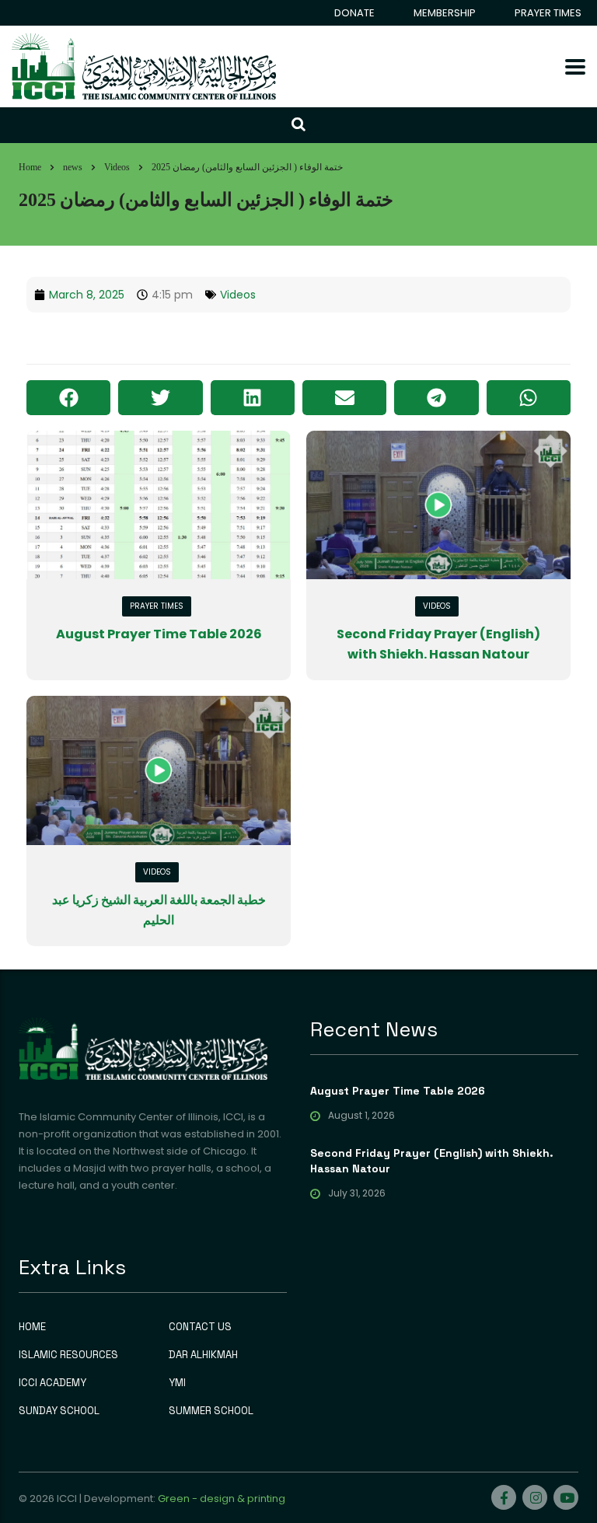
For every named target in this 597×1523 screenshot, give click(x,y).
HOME (32, 1327)
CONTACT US (200, 1327)
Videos (238, 294)
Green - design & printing (221, 1498)
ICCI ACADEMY (52, 1383)
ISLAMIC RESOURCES (68, 1355)
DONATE (354, 12)
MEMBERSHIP (445, 12)
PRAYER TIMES (548, 12)
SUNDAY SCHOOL (59, 1411)
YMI (177, 1383)
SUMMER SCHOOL (211, 1411)
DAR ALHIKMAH (203, 1355)
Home (30, 167)
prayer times (156, 606)
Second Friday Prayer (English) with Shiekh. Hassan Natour (431, 1160)
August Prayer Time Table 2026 (159, 634)
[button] (68, 397)
